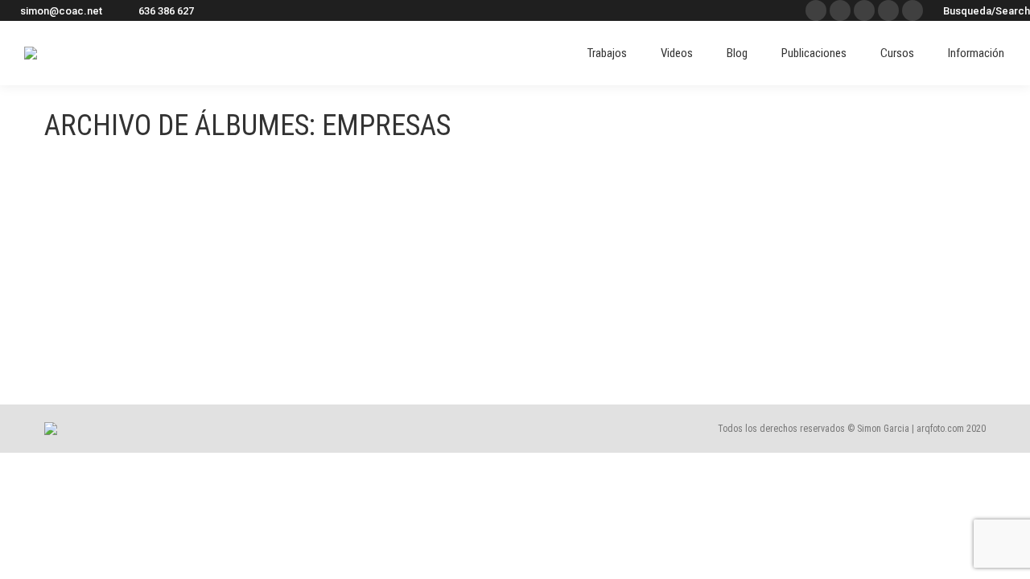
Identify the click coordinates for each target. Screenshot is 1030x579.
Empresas (89, 311)
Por (167, 340)
